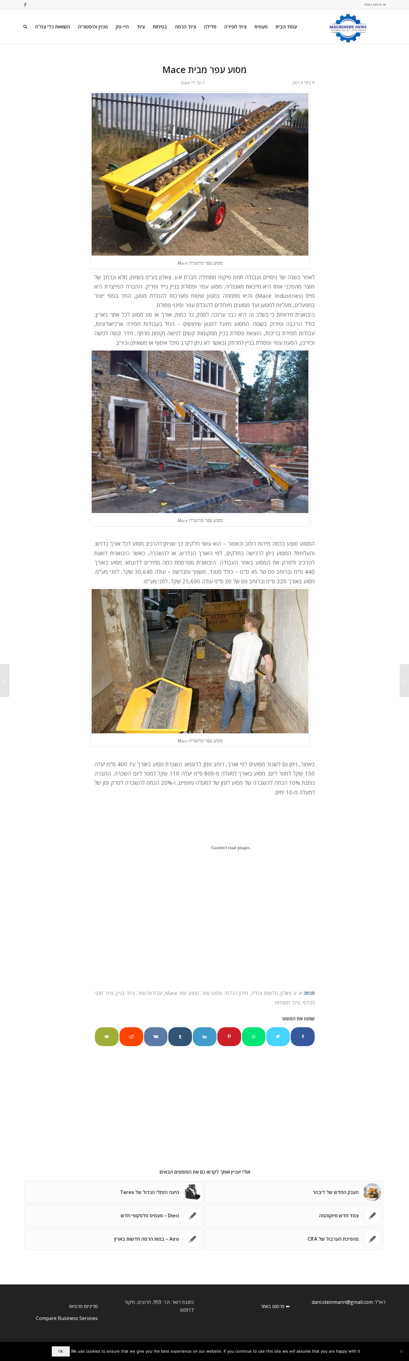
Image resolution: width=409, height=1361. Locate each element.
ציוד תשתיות (287, 1002)
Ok (60, 1351)
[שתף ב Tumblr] (180, 1036)
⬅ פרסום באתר (375, 4)
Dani (185, 83)
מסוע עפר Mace (182, 993)
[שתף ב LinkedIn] (204, 1036)
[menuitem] (286, 26)
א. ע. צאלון (291, 993)
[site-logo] (348, 26)
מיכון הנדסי (237, 993)
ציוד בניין (125, 993)
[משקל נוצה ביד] (404, 680)
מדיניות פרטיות (83, 1306)
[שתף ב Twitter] (278, 1036)
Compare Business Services (67, 1318)
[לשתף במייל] (107, 1036)
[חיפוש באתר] (25, 26)
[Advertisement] (204, 944)
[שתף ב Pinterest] (229, 1036)
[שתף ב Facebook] (303, 1036)
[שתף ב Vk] (156, 1036)
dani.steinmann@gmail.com (342, 1302)
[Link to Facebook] (25, 4)
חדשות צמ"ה (264, 993)
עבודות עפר (150, 993)
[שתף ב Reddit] (131, 1036)
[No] (402, 1351)
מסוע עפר (212, 993)
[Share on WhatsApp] (254, 1036)
